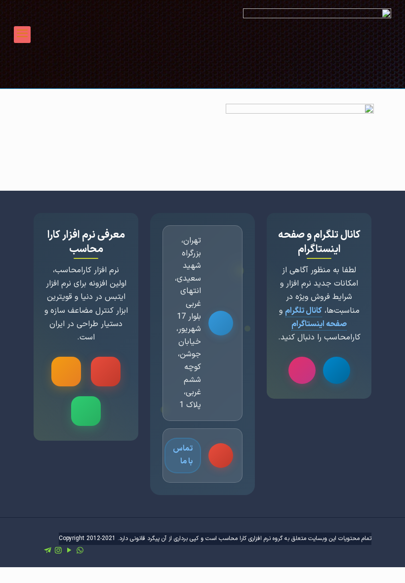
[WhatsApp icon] (80, 551)
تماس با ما (183, 455)
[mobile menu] (22, 34)
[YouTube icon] (69, 551)
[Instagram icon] (58, 551)
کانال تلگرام (303, 311)
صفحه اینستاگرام (319, 324)
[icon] (47, 551)
